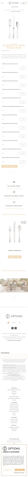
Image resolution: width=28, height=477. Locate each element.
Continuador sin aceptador (19, 472)
